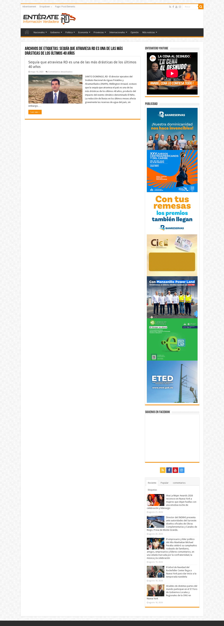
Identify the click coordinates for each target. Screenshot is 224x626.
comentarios (179, 482)
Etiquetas (152, 489)
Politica (69, 32)
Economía (83, 32)
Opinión (135, 32)
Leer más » (35, 112)
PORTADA (26, 32)
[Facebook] (173, 7)
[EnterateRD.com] (49, 18)
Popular (165, 482)
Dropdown (45, 6)
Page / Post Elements (65, 6)
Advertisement (29, 6)
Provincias (99, 32)
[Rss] (170, 7)
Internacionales (117, 32)
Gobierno (55, 32)
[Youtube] (176, 7)
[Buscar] (201, 6)
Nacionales (39, 32)
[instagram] (179, 7)
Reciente (152, 482)
